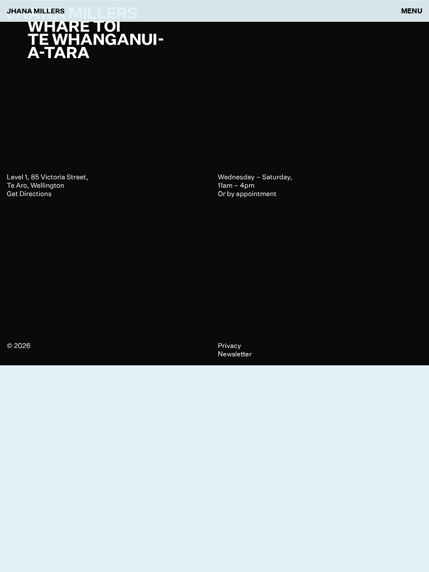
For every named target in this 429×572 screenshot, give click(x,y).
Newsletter (235, 354)
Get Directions (29, 193)
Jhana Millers (36, 11)
